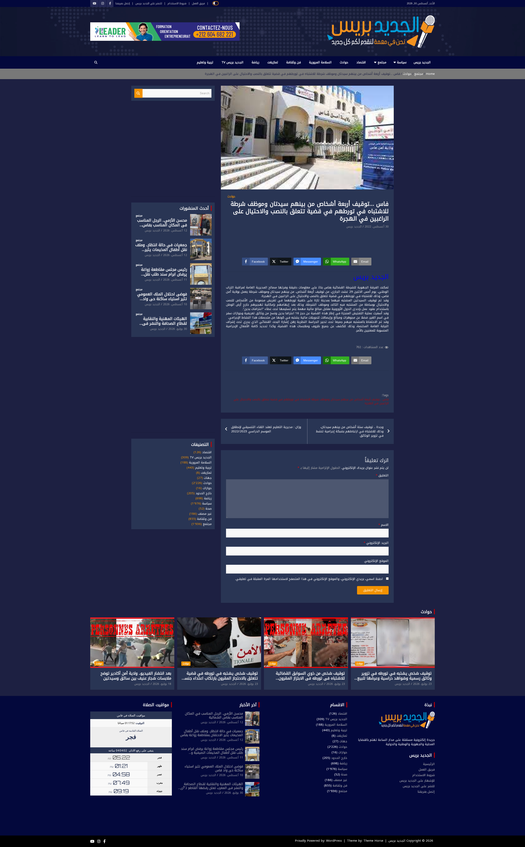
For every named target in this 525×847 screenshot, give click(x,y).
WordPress (334, 841)
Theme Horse (373, 841)
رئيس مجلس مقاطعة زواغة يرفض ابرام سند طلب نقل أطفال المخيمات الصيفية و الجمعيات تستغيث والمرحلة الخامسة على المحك (212, 755)
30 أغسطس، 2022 (377, 226)
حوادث (344, 62)
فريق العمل (198, 3)
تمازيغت (272, 62)
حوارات (207, 488)
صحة (208, 509)
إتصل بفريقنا (122, 3)
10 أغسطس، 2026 (175, 304)
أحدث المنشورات (194, 208)
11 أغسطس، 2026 (175, 279)
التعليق (382, 475)
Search (138, 93)
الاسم (383, 525)
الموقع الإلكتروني (376, 561)
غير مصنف (205, 514)
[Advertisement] (307, 240)
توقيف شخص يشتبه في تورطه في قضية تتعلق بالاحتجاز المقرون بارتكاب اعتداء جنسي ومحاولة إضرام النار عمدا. (219, 678)
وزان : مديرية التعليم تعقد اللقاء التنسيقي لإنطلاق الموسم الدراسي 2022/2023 (266, 429)
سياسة (401, 62)
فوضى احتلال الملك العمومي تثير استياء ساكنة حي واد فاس (162, 298)
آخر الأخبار (248, 705)
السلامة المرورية (320, 62)
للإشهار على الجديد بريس (417, 780)
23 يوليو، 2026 (422, 684)
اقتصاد (361, 62)
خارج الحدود (204, 493)
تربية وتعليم (205, 62)
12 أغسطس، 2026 (175, 230)
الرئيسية (429, 764)
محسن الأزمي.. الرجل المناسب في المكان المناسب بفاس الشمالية (162, 225)
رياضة (255, 62)
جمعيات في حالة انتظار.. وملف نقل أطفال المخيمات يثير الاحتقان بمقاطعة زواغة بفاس (161, 249)
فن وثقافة (293, 62)
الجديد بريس (422, 62)
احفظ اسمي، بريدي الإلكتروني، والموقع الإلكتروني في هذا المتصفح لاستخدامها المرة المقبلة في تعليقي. (309, 579)
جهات (208, 478)
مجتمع (382, 62)
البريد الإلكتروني (376, 543)
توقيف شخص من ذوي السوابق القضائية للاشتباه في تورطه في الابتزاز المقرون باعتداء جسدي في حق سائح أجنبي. (310, 678)
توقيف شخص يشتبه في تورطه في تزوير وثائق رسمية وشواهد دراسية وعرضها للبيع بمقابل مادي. (394, 678)
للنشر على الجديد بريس (148, 3)
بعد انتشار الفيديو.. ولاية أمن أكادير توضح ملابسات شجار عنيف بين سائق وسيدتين (135, 676)
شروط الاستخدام (177, 3)
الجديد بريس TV (232, 62)
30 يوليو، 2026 (177, 329)
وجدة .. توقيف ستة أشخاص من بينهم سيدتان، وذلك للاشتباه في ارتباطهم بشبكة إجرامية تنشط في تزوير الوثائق (349, 431)
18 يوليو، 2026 (162, 684)
